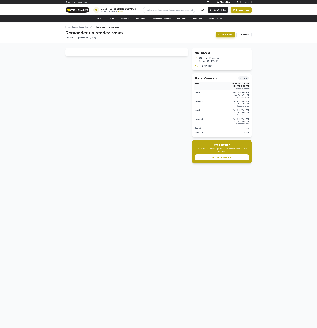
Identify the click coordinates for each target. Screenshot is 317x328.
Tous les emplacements (160, 19)
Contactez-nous (224, 157)
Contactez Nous (215, 19)
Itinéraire (245, 35)
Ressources (197, 19)
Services (123, 19)
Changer (120, 11)
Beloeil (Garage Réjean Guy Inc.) (78, 27)
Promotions (140, 19)
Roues (111, 19)
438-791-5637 (226, 35)
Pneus (98, 19)
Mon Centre (181, 19)
